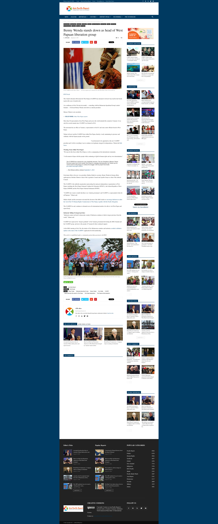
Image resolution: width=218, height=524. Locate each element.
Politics (108, 24)
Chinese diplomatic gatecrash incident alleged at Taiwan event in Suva (148, 377)
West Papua (83, 26)
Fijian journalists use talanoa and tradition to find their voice (133, 228)
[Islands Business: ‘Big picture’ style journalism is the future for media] (133, 237)
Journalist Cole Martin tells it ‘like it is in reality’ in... (133, 165)
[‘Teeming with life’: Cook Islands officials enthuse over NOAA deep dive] (148, 280)
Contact (93, 1)
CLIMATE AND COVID (134, 43)
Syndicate (73, 26)
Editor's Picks (130, 268)
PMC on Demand (130, 17)
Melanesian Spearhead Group (82, 291)
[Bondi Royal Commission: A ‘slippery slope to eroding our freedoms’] (113, 334)
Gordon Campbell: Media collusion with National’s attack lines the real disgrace (147, 360)
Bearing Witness (145, 194)
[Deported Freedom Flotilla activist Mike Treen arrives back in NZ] (133, 369)
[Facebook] (143, 1)
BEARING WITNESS (133, 150)
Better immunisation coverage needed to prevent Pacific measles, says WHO (148, 102)
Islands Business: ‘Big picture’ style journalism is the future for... (133, 244)
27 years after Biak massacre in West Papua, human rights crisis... (132, 197)
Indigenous (79, 24)
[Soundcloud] (82, 316)
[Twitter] (150, 1)
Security (129, 481)
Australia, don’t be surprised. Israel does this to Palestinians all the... (148, 332)
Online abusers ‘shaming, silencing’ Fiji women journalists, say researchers (148, 228)
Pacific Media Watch (95, 24)
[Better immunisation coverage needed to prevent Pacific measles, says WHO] (148, 94)
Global (128, 373)
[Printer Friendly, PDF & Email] (68, 282)
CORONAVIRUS (132, 87)
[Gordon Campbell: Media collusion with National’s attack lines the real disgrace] (148, 352)
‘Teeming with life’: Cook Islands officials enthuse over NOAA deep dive (148, 287)
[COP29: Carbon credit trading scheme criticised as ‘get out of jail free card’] (148, 51)
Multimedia (117, 17)
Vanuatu (78, 26)
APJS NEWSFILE (132, 213)
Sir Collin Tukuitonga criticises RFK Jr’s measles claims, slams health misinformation (133, 103)
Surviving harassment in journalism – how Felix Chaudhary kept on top (147, 244)
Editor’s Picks (104, 17)
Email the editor (110, 313)
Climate (128, 55)
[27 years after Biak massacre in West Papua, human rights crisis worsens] (133, 190)
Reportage (82, 17)
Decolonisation (66, 24)
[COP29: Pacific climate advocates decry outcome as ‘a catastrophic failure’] (133, 51)
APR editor (67, 37)
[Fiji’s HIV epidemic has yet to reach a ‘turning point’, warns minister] (133, 264)
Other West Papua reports (76, 116)
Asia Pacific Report (72, 287)
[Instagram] (79, 316)
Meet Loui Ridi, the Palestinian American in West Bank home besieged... (148, 316)
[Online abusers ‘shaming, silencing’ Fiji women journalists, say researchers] (148, 221)
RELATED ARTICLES (70, 324)
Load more (140, 80)
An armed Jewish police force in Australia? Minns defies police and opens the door (71, 343)
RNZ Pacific (113, 24)
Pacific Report (103, 24)
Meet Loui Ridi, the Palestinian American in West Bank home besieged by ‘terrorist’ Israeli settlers (93, 343)
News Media (100, 291)
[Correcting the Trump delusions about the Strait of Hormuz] (99, 453)
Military (129, 484)
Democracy (130, 479)
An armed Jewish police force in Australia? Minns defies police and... (132, 316)
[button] (152, 17)
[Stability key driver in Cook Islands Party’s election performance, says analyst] (133, 280)
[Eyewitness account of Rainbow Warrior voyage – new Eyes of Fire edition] (148, 190)
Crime (143, 268)
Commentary (144, 420)
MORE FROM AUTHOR (84, 324)
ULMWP (107, 291)
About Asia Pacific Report (86, 1)
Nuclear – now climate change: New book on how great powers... (148, 165)
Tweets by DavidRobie (140, 207)
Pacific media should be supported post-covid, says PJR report (148, 137)
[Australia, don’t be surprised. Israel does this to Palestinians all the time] (148, 324)
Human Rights (73, 24)
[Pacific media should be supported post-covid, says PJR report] (148, 129)
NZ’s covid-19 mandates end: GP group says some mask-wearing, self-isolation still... (133, 138)
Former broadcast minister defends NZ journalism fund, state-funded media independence (133, 120)
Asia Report (84, 24)
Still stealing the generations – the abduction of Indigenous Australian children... (133, 360)
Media (128, 471)
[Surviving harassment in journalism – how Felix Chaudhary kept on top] (148, 237)
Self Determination (67, 26)
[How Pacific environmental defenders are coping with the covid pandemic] (148, 67)
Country (93, 17)
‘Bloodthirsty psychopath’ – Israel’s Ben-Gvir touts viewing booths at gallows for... (148, 424)
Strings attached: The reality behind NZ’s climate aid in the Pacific (133, 75)
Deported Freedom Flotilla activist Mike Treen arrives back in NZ (133, 377)
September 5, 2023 (89, 170)
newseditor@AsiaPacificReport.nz (103, 516)
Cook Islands (144, 284)
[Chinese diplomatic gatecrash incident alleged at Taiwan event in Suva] (148, 369)
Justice (128, 486)
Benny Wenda (71, 291)
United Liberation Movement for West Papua (73, 293)
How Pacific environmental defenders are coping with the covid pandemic (148, 75)
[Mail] (145, 1)
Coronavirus (129, 98)
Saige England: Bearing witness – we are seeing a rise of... (147, 181)
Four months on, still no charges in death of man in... (148, 270)
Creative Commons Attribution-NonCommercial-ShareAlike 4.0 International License (105, 510)
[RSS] (148, 1)
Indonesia (89, 24)
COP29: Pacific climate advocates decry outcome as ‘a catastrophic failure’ (133, 59)
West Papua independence (90, 293)
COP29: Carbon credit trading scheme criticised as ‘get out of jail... (148, 59)
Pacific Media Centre (110, 1)
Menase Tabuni (93, 291)
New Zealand (130, 463)
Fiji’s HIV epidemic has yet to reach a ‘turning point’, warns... (133, 271)
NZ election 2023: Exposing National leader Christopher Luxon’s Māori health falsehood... (148, 120)
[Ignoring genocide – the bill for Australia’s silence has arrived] (133, 174)
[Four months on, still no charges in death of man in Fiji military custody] (148, 264)
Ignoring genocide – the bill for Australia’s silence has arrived (132, 181)
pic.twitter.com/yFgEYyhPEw (75, 166)
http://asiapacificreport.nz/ (80, 311)
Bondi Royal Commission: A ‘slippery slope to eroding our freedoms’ (133, 332)
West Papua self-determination (103, 293)
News (66, 17)
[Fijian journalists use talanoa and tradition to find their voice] (133, 221)
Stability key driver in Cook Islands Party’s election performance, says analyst (133, 288)
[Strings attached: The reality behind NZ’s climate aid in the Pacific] (133, 67)
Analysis (73, 17)
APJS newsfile (130, 225)
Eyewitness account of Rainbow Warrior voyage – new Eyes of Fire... (148, 197)
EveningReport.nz (100, 1)
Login (78, 1)
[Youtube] (153, 1)
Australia (129, 355)
